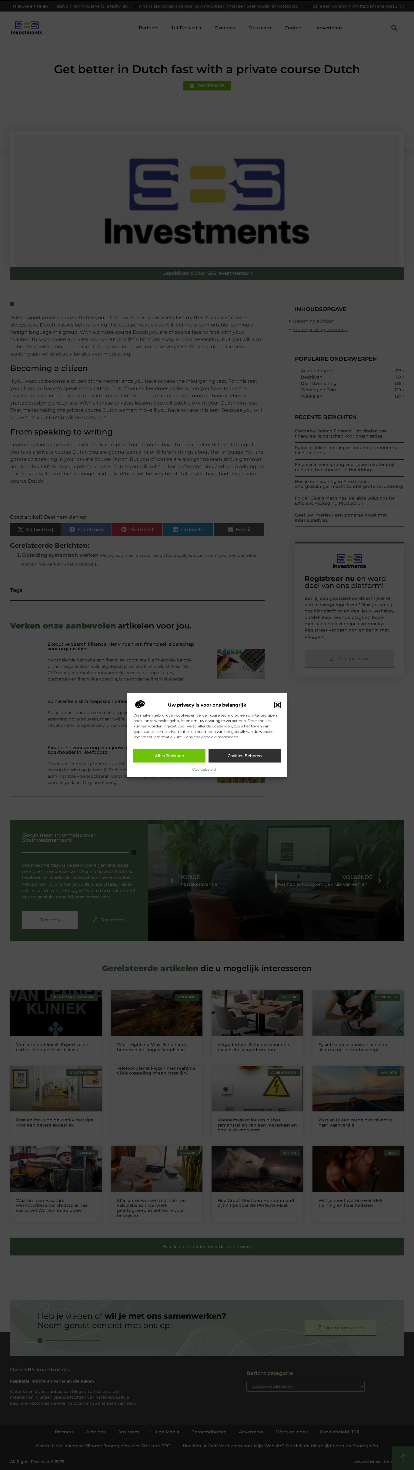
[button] (278, 705)
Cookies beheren (245, 755)
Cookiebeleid (204, 769)
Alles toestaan (169, 755)
